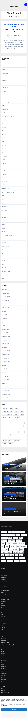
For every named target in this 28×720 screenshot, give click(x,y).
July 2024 (4, 289)
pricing (4, 431)
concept (16, 408)
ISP (2, 138)
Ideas (3, 131)
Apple (3, 69)
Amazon (4, 66)
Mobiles (4, 170)
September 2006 (6, 394)
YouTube (4, 275)
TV (8, 437)
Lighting (4, 145)
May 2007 (4, 369)
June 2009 (4, 315)
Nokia (4, 426)
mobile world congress (8, 423)
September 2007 (6, 361)
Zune (3, 278)
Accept (14, 709)
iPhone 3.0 (16, 417)
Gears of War (5, 109)
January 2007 (5, 383)
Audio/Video (5, 73)
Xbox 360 (4, 268)
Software (4, 210)
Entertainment (9, 24)
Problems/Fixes (6, 188)
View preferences (14, 716)
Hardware (4, 120)
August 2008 (5, 343)
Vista (3, 253)
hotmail (4, 417)
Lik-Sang (4, 149)
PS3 (3, 195)
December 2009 (6, 293)
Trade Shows (5, 239)
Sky (17, 434)
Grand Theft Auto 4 (7, 116)
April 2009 (4, 322)
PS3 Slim (10, 431)
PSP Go (16, 431)
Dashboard (4, 84)
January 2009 (5, 333)
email (22, 411)
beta (11, 408)
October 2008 (5, 340)
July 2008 (4, 347)
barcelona (5, 408)
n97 (23, 423)
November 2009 (6, 296)
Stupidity (4, 221)
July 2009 (4, 311)
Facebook (9, 414)
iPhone (10, 417)
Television (4, 228)
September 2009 (6, 304)
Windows (4, 260)
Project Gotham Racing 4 (8, 192)
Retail (3, 203)
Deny (14, 713)
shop (13, 434)
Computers (4, 80)
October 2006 (5, 390)
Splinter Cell (5, 217)
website (11, 440)
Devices (4, 91)
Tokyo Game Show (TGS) (8, 235)
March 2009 (5, 325)
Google (3, 113)
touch (4, 437)
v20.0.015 (5, 440)
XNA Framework (6, 271)
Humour (4, 127)
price (22, 428)
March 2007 (5, 376)
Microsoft (4, 163)
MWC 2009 (17, 423)
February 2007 (5, 379)
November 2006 (6, 387)
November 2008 (6, 336)
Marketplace (5, 156)
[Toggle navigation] (2, 4)
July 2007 (4, 365)
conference (5, 411)
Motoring (4, 174)
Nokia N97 (9, 426)
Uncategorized (6, 246)
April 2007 (4, 372)
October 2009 (5, 300)
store (22, 434)
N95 (3, 177)
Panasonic (20, 426)
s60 (3, 434)
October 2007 (5, 358)
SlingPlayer (5, 206)
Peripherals (5, 185)
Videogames (5, 249)
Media (21, 24)
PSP (3, 199)
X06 (3, 264)
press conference (15, 428)
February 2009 (5, 329)
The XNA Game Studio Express (10, 231)
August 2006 (5, 397)
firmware (16, 414)
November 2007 (6, 354)
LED (3, 141)
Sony (3, 213)
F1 (2, 98)
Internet (16, 24)
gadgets (4, 105)
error (4, 414)
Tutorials (4, 242)
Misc (14, 26)
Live (3, 152)
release (22, 431)
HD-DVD (4, 123)
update (12, 437)
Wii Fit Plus (17, 440)
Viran (11, 35)
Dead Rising (5, 87)
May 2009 (4, 318)
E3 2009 (16, 411)
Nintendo (4, 181)
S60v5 (8, 434)
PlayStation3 (5, 428)
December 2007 (6, 351)
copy (11, 411)
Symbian (4, 224)
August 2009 (5, 307)
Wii (2, 257)
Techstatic (13, 4)
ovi (15, 426)
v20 (18, 437)
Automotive (5, 76)
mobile (18, 420)
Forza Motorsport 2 (7, 102)
